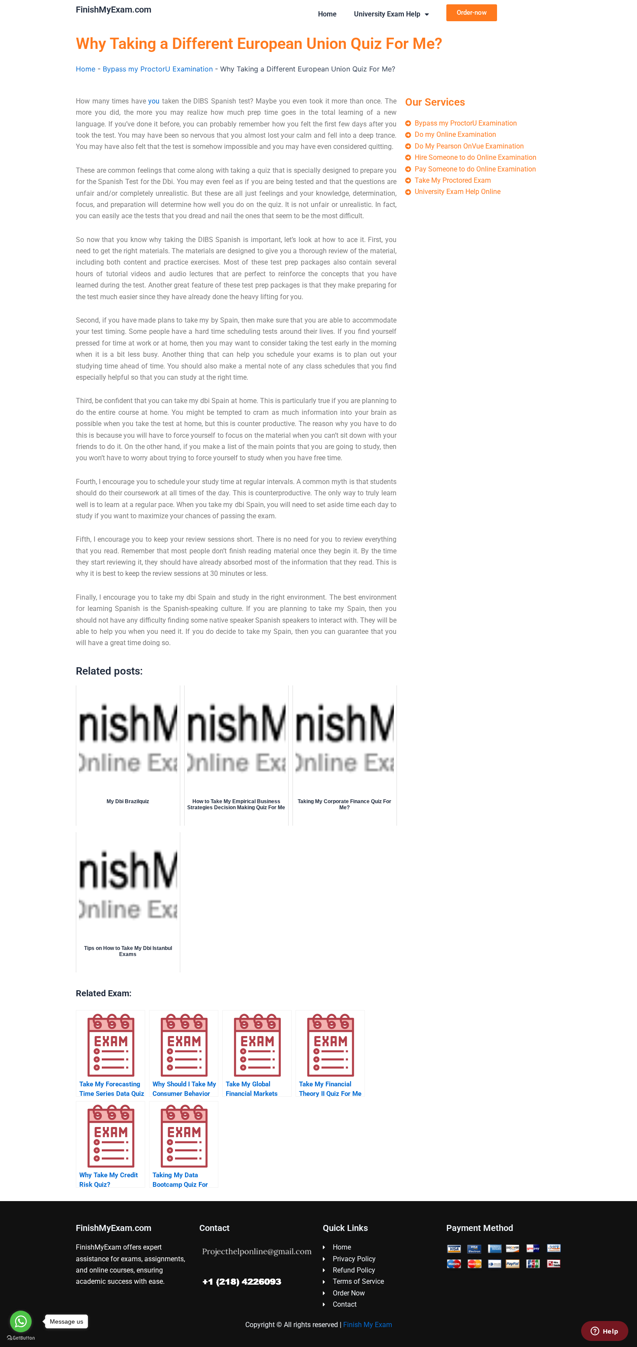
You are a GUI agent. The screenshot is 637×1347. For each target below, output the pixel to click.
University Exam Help (387, 14)
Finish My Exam (367, 1325)
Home (327, 14)
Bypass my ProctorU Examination (158, 69)
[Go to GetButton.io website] (21, 1338)
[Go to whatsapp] (21, 1321)
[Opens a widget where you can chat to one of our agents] (604, 1332)
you (153, 101)
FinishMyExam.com (113, 9)
